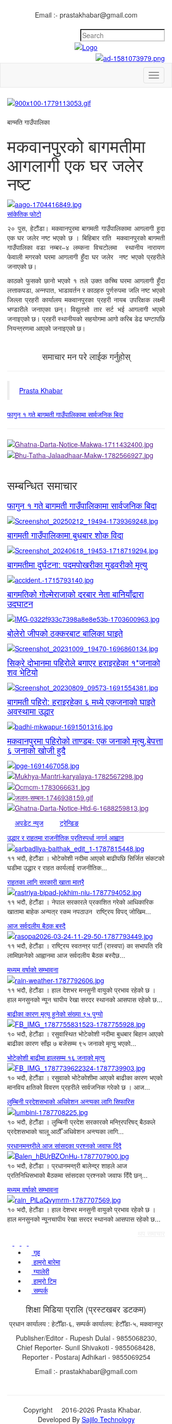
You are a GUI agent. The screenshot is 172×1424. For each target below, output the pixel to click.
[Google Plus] (155, 24)
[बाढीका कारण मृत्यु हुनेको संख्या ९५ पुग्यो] (86, 1023)
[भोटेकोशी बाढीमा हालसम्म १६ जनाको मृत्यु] (86, 1067)
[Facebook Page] (10, 1242)
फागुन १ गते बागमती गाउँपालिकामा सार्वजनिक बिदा (65, 414)
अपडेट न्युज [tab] (29, 822)
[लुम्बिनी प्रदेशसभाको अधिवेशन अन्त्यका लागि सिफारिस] (86, 1111)
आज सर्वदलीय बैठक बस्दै (36, 925)
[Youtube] (31, 1242)
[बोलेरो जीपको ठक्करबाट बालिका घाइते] (86, 648)
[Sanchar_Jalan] (86, 797)
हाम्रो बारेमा (46, 1261)
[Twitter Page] (18, 1242)
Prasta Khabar (41, 390)
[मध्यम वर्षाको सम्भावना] (86, 979)
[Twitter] (147, 24)
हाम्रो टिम (44, 1280)
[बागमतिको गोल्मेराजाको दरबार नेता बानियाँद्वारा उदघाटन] (86, 618)
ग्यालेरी (40, 1271)
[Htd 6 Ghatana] (86, 807)
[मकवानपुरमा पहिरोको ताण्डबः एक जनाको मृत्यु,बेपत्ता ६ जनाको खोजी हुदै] (86, 765)
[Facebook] (140, 24)
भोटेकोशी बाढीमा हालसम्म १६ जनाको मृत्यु (56, 1057)
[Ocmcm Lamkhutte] (86, 786)
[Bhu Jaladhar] (86, 454)
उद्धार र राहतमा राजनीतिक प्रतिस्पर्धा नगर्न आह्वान (65, 837)
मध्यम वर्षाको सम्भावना (32, 969)
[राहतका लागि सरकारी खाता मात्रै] (86, 891)
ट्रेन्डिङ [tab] (69, 822)
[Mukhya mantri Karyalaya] (86, 775)
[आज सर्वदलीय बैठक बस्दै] (86, 935)
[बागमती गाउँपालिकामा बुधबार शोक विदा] (86, 550)
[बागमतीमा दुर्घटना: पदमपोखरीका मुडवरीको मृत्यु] (86, 579)
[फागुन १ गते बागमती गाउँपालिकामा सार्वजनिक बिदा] (86, 520)
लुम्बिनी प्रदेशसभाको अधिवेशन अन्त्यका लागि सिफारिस (70, 1101)
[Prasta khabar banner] (86, 57)
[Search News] (162, 24)
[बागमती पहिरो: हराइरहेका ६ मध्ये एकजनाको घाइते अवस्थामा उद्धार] (86, 726)
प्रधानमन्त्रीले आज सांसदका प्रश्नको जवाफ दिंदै (64, 1145)
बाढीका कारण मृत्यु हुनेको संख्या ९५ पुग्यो (55, 1013)
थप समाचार (151, 1233)
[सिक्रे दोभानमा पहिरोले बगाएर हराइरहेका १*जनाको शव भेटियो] (86, 687)
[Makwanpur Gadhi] (86, 443)
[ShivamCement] (86, 102)
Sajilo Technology (108, 1419)
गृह (36, 1252)
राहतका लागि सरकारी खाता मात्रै (45, 881)
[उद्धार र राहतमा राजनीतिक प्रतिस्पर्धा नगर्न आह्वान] (86, 847)
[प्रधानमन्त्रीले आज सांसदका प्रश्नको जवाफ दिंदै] (86, 1155)
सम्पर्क (40, 1290)
